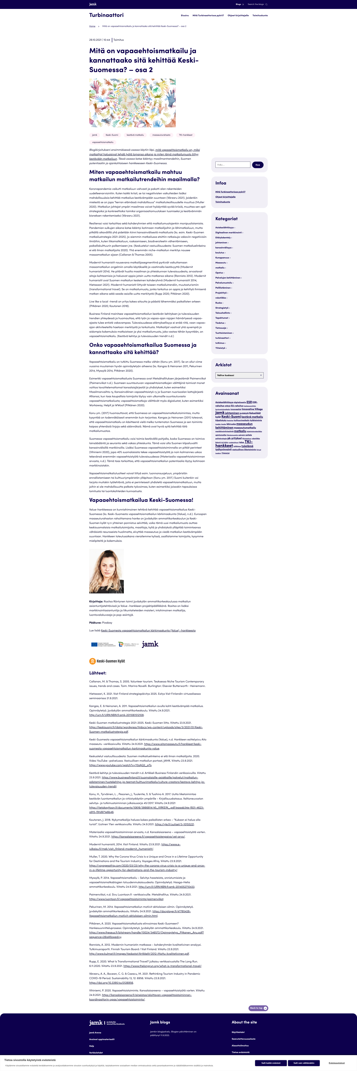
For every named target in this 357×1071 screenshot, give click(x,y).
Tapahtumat (221, 318)
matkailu (220, 268)
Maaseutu (220, 263)
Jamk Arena (95, 1033)
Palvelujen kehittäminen (227, 278)
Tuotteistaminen (223, 333)
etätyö (228, 406)
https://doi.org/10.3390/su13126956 (111, 983)
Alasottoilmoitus (240, 1046)
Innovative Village (252, 409)
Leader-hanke (220, 424)
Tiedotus (219, 323)
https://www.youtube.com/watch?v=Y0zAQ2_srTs (120, 765)
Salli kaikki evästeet (270, 1063)
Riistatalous (246, 439)
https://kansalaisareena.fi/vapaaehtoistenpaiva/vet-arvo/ (148, 836)
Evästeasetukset (337, 1063)
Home (92, 26)
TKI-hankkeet (185, 135)
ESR (249, 402)
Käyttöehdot (238, 1032)
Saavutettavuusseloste (243, 1039)
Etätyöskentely (223, 238)
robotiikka (220, 298)
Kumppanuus (222, 258)
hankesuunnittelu (250, 406)
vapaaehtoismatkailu (102, 142)
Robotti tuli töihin (221, 443)
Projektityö (221, 293)
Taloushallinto (222, 313)
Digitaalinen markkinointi (228, 233)
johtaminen (221, 243)
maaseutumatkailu (245, 428)
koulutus (219, 253)
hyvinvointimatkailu (222, 409)
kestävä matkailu (135, 135)
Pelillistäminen (223, 288)
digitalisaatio (240, 403)
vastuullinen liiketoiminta (244, 450)
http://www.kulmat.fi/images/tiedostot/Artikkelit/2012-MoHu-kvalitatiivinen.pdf (139, 954)
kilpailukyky (221, 421)
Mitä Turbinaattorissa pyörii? (208, 16)
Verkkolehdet (96, 1053)
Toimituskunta (260, 16)
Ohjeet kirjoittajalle (238, 16)
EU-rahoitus (237, 406)
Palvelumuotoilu (223, 283)
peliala (249, 435)
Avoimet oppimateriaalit (101, 1040)
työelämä (247, 446)
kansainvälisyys (223, 248)
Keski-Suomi (112, 135)
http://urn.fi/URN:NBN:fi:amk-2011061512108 (116, 715)
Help (91, 1046)
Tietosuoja (220, 328)
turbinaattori (222, 338)
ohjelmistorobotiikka (254, 432)
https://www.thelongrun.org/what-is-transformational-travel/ (162, 966)
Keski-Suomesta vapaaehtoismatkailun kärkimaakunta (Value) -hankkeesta (148, 630)
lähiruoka (231, 424)
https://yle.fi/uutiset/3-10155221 (174, 824)
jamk (94, 135)
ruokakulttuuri (234, 442)
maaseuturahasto (161, 135)
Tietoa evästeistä (240, 1052)
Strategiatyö (221, 308)
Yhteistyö (220, 348)
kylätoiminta (256, 421)
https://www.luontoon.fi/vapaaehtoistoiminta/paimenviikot (126, 899)
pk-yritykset (234, 438)
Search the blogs (256, 4)
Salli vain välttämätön (304, 1063)
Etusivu (185, 16)
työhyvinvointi (223, 450)
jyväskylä (244, 413)
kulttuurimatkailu (241, 421)
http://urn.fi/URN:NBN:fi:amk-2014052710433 (166, 887)
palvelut (241, 435)
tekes (241, 443)
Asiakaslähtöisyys (224, 228)
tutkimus (220, 343)
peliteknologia (221, 439)
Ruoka (218, 303)
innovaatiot (236, 410)
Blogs (239, 4)
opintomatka (220, 435)
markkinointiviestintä (224, 432)
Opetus (219, 273)
